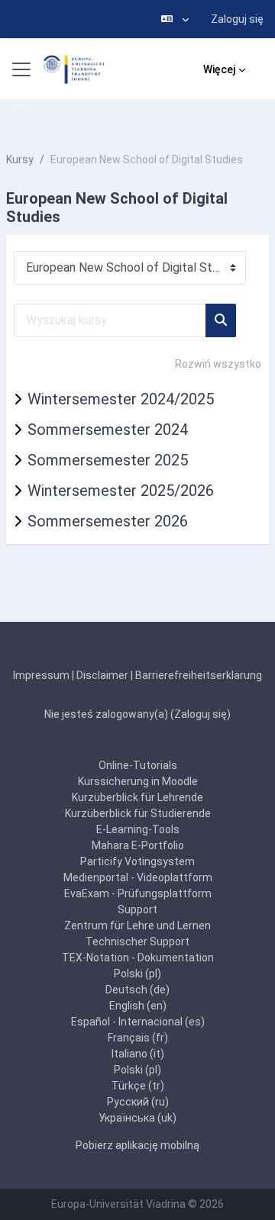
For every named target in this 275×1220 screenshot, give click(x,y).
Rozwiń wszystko (218, 364)
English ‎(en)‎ (138, 1005)
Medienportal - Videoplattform (137, 877)
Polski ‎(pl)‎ (137, 973)
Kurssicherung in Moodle (138, 781)
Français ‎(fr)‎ (138, 1038)
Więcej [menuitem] (219, 69)
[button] (175, 19)
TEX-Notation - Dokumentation (138, 957)
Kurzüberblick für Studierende (138, 813)
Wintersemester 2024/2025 (121, 399)
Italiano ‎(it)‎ (138, 1054)
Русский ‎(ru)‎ (138, 1102)
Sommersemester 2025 (108, 460)
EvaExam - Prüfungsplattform (138, 893)
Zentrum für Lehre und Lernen (137, 925)
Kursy (20, 159)
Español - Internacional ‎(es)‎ (138, 1022)
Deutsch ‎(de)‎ (137, 989)
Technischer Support (137, 941)
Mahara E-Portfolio (138, 845)
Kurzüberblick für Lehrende (137, 797)
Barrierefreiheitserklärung (198, 675)
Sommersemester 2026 (108, 521)
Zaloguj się (237, 19)
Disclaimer (102, 675)
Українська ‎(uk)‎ (137, 1118)
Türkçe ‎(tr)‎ (138, 1086)
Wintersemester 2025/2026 (121, 490)
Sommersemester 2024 (108, 429)
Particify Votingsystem (137, 861)
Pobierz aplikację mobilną (137, 1145)
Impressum (41, 675)
